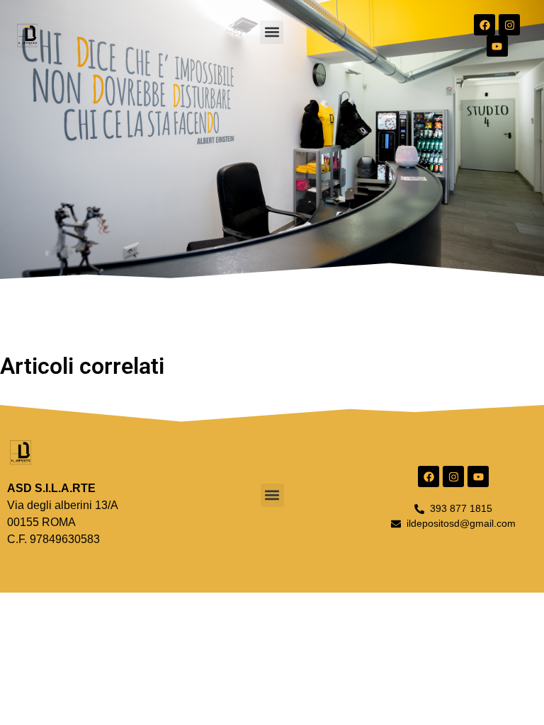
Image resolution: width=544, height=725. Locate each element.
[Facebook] (484, 24)
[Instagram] (509, 24)
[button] (271, 32)
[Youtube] (497, 46)
